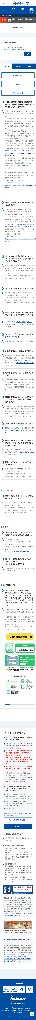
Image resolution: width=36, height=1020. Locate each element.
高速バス (8, 50)
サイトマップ (8, 1008)
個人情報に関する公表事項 (9, 1010)
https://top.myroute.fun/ (20, 551)
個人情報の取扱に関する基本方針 (21, 1008)
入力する (18, 826)
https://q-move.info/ (27, 224)
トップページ (4, 15)
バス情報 (4, 11)
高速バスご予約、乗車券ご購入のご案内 (21, 452)
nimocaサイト (12, 513)
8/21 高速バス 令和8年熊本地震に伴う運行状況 (21, 20)
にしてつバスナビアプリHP (15, 341)
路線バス (19, 47)
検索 (27, 54)
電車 (15, 50)
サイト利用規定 (18, 1012)
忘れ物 (22, 50)
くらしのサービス (22, 11)
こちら (20, 214)
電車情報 (13, 11)
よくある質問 (9, 47)
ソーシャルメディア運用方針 (25, 1010)
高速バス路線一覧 (16, 430)
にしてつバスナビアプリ (16, 324)
